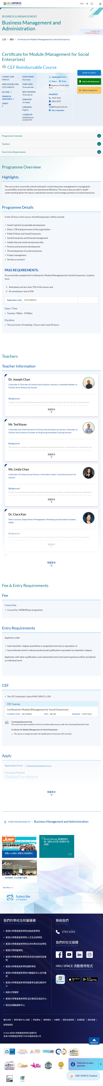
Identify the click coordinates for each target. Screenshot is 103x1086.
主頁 (4, 39)
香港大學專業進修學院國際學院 (21, 966)
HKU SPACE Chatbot (86, 1075)
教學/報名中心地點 (22, 1020)
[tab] (51, 167)
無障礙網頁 (8, 1025)
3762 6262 (68, 931)
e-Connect (23, 898)
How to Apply (89, 73)
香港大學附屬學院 (14, 950)
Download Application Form (39, 766)
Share (54, 81)
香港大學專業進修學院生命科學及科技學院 (26, 944)
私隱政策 (81, 1020)
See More (7, 887)
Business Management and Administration (31, 25)
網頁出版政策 (68, 1020)
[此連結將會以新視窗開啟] (74, 979)
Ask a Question (57, 110)
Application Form (59, 77)
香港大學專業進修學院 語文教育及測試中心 (26, 998)
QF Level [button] (6, 92)
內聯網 (57, 1020)
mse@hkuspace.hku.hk (58, 107)
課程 (12, 39)
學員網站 (36, 1020)
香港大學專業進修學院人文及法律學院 (24, 937)
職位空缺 (7, 1020)
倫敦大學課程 (12, 992)
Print (64, 81)
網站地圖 (91, 1020)
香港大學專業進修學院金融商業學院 (23, 931)
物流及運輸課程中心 (15, 1005)
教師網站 (47, 1020)
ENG (82, 4)
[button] (92, 4)
